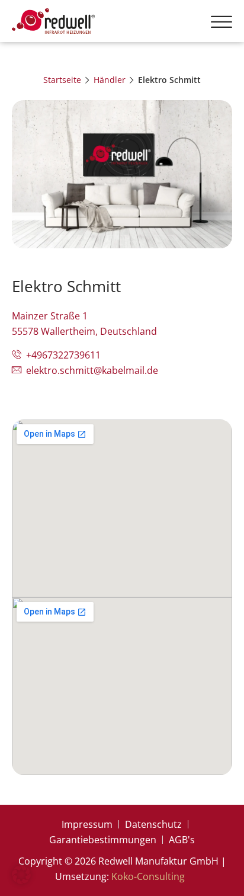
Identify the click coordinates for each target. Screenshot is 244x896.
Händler (110, 79)
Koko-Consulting (148, 876)
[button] (221, 21)
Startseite (62, 79)
